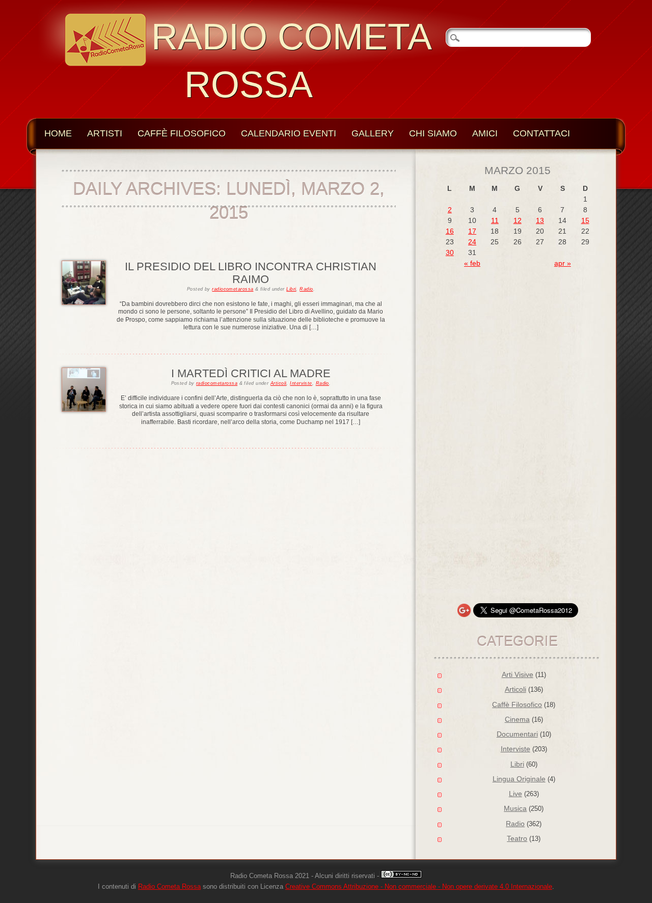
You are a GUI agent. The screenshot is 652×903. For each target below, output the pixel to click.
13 (540, 220)
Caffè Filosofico (182, 133)
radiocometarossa (232, 289)
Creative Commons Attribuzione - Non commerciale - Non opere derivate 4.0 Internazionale (418, 886)
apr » (562, 263)
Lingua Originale (519, 779)
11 (495, 220)
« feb (472, 263)
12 (517, 220)
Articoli (278, 383)
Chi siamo (433, 133)
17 (472, 231)
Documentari (517, 734)
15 (585, 220)
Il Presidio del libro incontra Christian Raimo (250, 272)
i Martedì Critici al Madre (251, 373)
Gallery (372, 133)
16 (450, 231)
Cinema (517, 719)
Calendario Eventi (288, 133)
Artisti (104, 133)
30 (450, 252)
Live (515, 793)
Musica (515, 808)
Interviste (301, 383)
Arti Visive (517, 674)
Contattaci (541, 133)
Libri (291, 289)
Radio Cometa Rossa (169, 886)
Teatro (517, 838)
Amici (485, 133)
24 (472, 242)
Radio (306, 289)
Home (58, 133)
